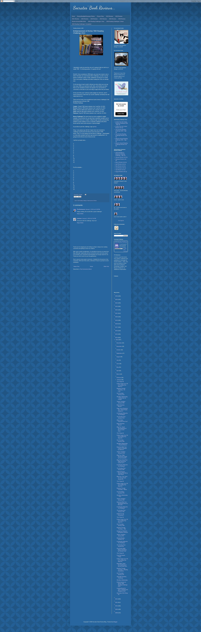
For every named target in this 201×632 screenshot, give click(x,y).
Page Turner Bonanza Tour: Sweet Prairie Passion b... (122, 410)
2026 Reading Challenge (121, 242)
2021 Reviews (75, 18)
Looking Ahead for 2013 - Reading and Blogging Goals (122, 590)
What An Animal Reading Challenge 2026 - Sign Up (121, 140)
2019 (116, 320)
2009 (116, 609)
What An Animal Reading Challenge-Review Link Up (121, 144)
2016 (116, 330)
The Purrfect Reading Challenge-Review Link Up (121, 135)
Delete (81, 213)
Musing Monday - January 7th (121, 538)
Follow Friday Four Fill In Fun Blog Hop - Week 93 (122, 521)
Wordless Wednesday (122, 580)
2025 (116, 299)
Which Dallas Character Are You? (122, 420)
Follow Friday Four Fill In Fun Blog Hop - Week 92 (122, 560)
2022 (116, 309)
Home (73, 16)
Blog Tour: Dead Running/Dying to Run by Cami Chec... (121, 429)
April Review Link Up (120, 164)
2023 (116, 306)
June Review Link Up (120, 168)
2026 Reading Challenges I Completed (81, 24)
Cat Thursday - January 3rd (120, 573)
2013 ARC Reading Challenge (121, 577)
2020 (116, 316)
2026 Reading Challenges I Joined (115, 21)
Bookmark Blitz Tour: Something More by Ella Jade (122, 503)
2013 (117, 339)
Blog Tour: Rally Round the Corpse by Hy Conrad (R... (122, 456)
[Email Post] (85, 194)
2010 (116, 605)
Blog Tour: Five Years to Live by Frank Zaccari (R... (122, 478)
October (119, 349)
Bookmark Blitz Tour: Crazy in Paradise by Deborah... (122, 448)
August (118, 356)
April (118, 370)
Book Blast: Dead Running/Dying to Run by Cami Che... (122, 565)
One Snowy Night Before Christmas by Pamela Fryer (122, 550)
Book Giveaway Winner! (120, 405)
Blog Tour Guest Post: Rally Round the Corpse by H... (122, 461)
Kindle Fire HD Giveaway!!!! (120, 514)
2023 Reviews (94, 18)
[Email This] (74, 196)
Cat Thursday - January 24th (120, 440)
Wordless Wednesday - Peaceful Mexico (122, 444)
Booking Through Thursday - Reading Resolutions (122, 570)
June (118, 363)
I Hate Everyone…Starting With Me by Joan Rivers (122, 473)
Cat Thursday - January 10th (120, 524)
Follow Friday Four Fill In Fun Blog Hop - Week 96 (122, 437)
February (119, 377)
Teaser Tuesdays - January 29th (121, 402)
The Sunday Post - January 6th (121, 545)
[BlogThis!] (76, 196)
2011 (116, 602)
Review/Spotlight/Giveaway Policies (86, 16)
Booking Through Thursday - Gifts (121, 528)
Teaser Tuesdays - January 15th (121, 499)
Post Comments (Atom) (86, 269)
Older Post (106, 266)
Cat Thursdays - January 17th (121, 492)
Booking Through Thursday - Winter (122, 489)
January (119, 379)
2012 (116, 599)
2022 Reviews (84, 18)
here (95, 126)
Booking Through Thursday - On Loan (121, 390)
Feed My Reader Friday (121, 556)
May (118, 367)
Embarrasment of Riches (92, 200)
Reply (78, 213)
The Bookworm (81, 209)
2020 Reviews (118, 16)
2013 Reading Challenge (82, 200)
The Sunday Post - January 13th (121, 511)
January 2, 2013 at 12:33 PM (93, 209)
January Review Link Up (121, 157)
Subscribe (121, 113)
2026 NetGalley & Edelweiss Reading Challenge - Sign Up (120, 154)
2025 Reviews (112, 18)
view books (125, 251)
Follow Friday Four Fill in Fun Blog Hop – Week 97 (122, 385)
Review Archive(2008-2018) (79, 21)
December (119, 343)
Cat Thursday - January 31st (120, 394)
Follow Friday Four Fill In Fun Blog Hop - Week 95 (122, 485)
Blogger (115, 621)
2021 (116, 313)
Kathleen (79, 218)
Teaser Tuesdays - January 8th (121, 535)
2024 (116, 303)
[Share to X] (77, 196)
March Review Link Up (121, 162)
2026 (116, 296)
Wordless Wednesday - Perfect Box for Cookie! (122, 398)
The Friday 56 (120, 381)
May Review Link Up (120, 166)
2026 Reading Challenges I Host (96, 21)
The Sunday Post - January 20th (121, 469)
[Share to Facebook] (79, 196)
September (119, 353)
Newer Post (76, 266)
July (118, 360)
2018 (116, 323)
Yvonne (120, 244)
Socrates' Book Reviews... (94, 8)
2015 (116, 334)
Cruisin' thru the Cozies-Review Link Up (121, 127)
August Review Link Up (121, 171)
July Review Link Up (120, 169)
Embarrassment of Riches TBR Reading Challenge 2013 (122, 584)
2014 (116, 337)
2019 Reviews (109, 16)
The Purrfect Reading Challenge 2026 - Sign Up (120, 131)
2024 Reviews (103, 18)
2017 (116, 327)
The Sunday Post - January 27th (121, 417)
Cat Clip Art (121, 220)
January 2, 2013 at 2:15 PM (89, 218)
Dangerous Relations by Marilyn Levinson (122, 531)
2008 (116, 612)
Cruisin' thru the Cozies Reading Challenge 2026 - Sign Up (121, 123)
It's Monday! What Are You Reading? (122, 414)
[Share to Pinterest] (80, 196)
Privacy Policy (100, 16)
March (118, 374)
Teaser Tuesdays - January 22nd (121, 452)
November (119, 346)
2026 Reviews (121, 18)
